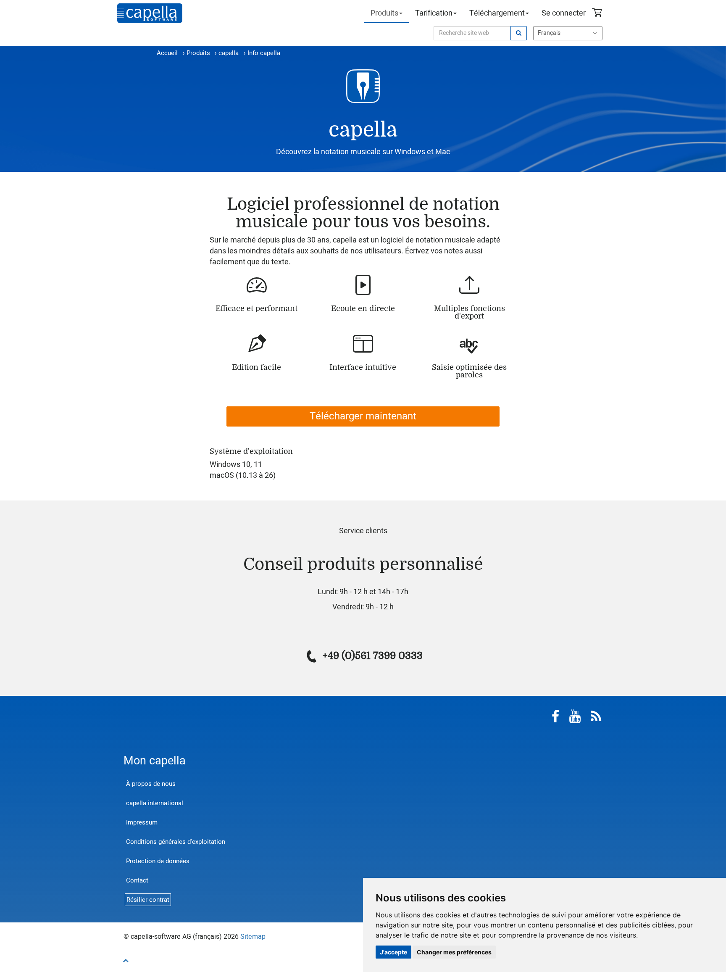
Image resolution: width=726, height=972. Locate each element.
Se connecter (564, 13)
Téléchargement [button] (497, 13)
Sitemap (253, 937)
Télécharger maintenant (363, 416)
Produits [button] (384, 13)
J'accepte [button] (393, 952)
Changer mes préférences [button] (454, 952)
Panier (598, 13)
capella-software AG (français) (149, 13)
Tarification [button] (433, 13)
